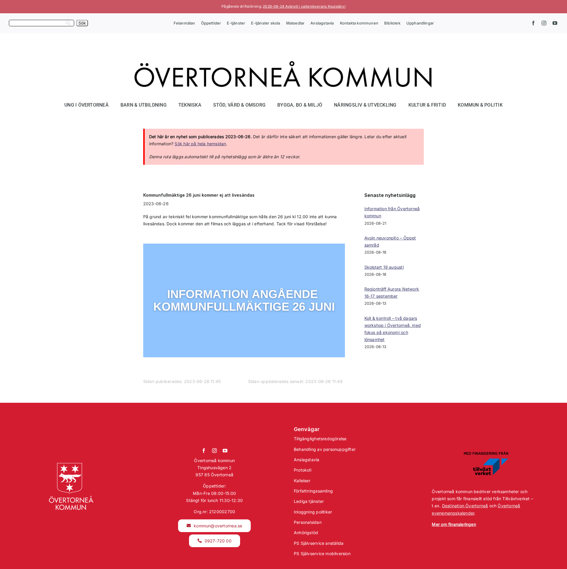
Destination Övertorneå (465, 505)
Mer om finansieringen (454, 524)
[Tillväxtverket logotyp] (486, 453)
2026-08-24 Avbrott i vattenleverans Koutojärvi (304, 6)
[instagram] (544, 23)
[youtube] (555, 23)
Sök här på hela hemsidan (200, 143)
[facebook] (533, 23)
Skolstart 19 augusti (384, 267)
